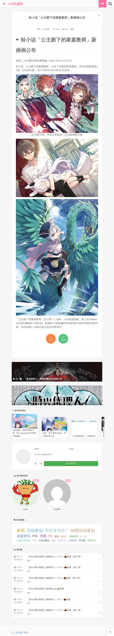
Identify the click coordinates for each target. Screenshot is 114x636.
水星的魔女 (44, 540)
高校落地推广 (57, 530)
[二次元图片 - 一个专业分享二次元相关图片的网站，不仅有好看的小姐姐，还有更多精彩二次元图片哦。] (15, 3)
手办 (34, 540)
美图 (43, 536)
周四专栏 (91, 540)
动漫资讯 (23, 536)
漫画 (56, 536)
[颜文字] (35, 463)
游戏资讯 (73, 536)
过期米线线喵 (23, 540)
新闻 (21, 530)
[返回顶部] (110, 632)
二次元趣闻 (45, 29)
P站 (35, 536)
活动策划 (35, 530)
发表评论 (72, 463)
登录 (102, 4)
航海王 (64, 536)
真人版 (83, 536)
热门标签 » (21, 520)
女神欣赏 (61, 540)
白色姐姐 (72, 540)
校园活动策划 (83, 530)
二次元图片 (18, 632)
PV (50, 536)
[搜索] (110, 3)
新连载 (82, 540)
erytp (66, 29)
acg (53, 540)
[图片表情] (41, 463)
